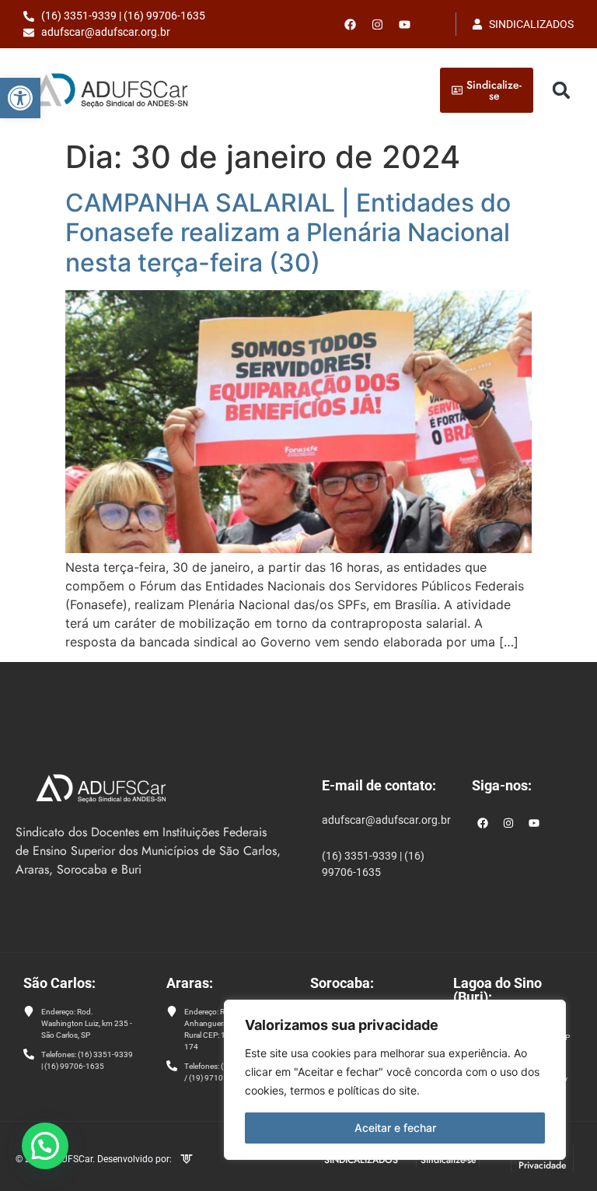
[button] (20, 98)
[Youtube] (405, 24)
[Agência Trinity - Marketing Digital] (186, 1160)
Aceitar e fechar (395, 1127)
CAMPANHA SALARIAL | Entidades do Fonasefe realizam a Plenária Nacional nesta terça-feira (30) (288, 232)
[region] (395, 1080)
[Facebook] (350, 24)
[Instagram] (508, 823)
